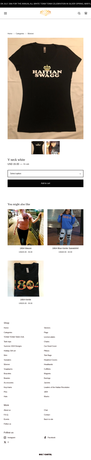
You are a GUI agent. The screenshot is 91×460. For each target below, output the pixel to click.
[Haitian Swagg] (45, 13)
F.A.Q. (6, 415)
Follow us (7, 424)
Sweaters (7, 360)
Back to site (48, 419)
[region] (45, 4)
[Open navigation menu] (5, 13)
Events (6, 419)
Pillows (46, 351)
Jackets (47, 383)
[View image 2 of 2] (53, 147)
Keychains (8, 387)
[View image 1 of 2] (38, 147)
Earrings (47, 378)
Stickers (47, 328)
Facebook (51, 437)
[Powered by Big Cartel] (45, 454)
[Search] (79, 13)
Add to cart (45, 183)
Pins (5, 392)
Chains (46, 342)
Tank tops (7, 342)
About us (7, 410)
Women (31, 34)
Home (10, 34)
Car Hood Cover (50, 346)
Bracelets (7, 373)
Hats (5, 396)
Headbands (48, 364)
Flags (46, 332)
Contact (47, 415)
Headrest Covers (50, 360)
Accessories (9, 383)
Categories (20, 34)
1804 (46, 392)
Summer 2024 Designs (13, 346)
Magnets (47, 373)
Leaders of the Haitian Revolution (56, 387)
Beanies (7, 378)
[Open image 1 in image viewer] (45, 88)
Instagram (11, 437)
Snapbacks (8, 369)
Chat (46, 410)
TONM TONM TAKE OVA (14, 337)
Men (5, 355)
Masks (46, 396)
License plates (49, 337)
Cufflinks (47, 369)
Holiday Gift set (10, 351)
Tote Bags (48, 355)
